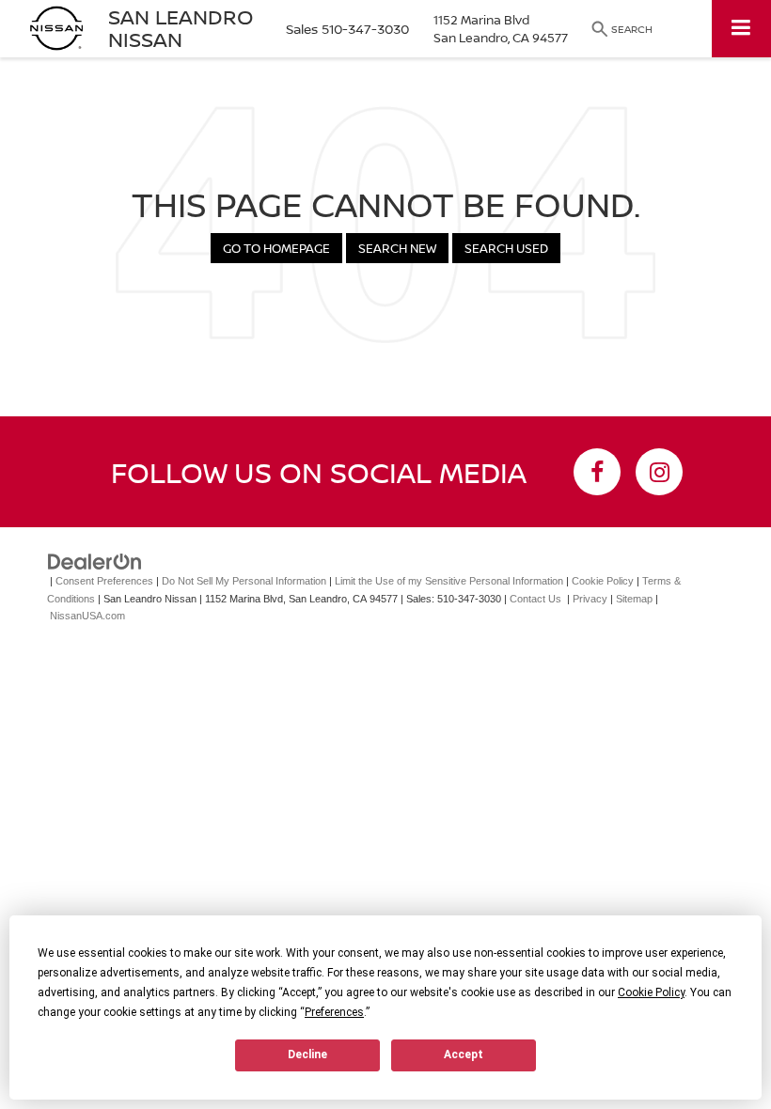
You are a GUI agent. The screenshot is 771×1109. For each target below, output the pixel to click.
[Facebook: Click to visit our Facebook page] (597, 471)
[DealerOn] (95, 561)
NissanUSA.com (87, 615)
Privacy (590, 598)
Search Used (506, 248)
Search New (397, 248)
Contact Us (535, 598)
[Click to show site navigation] (741, 28)
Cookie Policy (603, 580)
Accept (463, 1054)
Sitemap (634, 598)
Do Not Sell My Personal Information (244, 580)
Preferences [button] (334, 1012)
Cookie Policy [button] (651, 992)
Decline (307, 1054)
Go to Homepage (276, 248)
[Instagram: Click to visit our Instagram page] (659, 471)
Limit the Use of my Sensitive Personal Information (449, 580)
